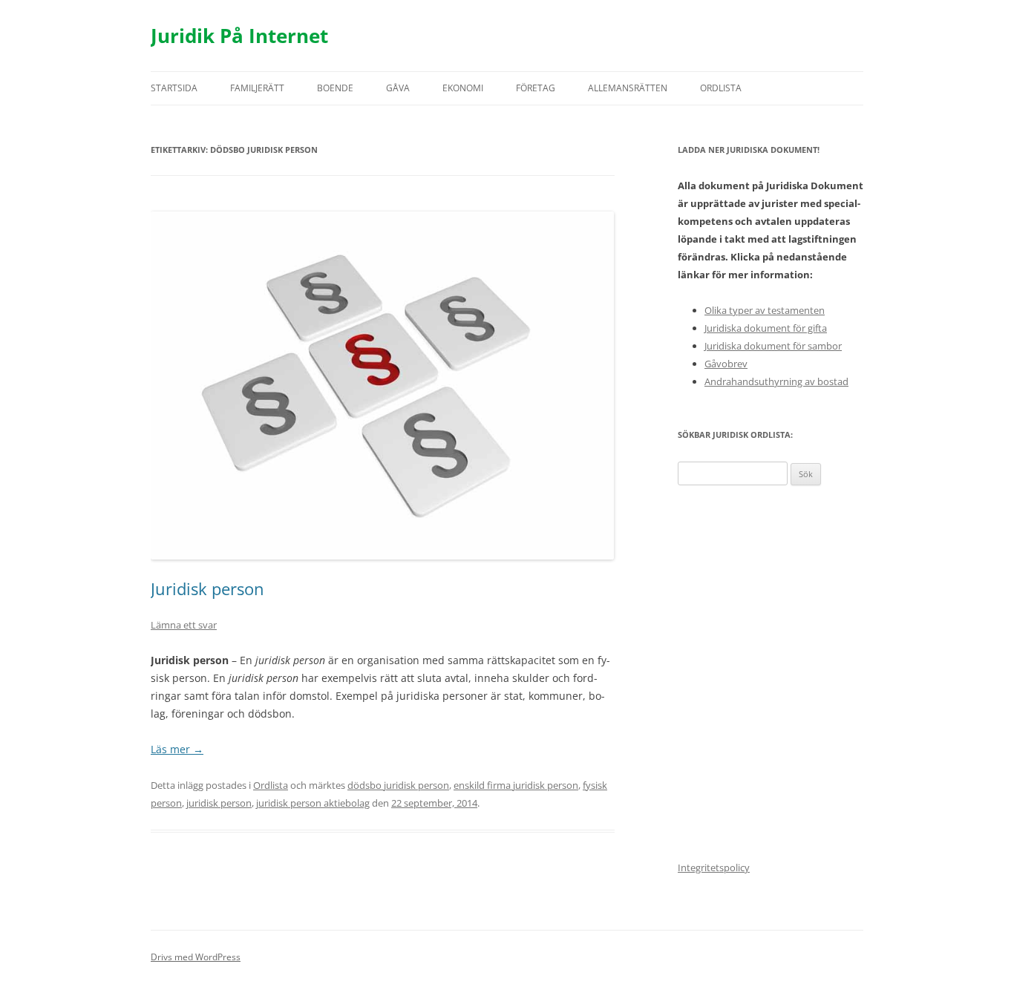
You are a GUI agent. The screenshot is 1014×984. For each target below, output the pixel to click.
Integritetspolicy (714, 867)
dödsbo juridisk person (398, 785)
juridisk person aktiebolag (313, 803)
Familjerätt (257, 88)
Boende (335, 88)
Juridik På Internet (239, 35)
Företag (535, 88)
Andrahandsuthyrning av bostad (776, 381)
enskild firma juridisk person (516, 785)
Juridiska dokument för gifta (765, 328)
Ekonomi (462, 88)
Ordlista (721, 88)
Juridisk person (207, 588)
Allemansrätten (627, 88)
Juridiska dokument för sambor (773, 345)
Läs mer (177, 749)
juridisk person (219, 803)
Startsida (174, 88)
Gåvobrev (726, 363)
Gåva (398, 88)
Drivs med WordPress (196, 957)
